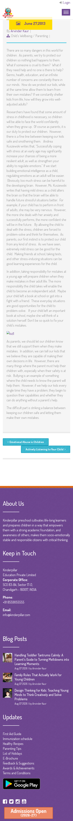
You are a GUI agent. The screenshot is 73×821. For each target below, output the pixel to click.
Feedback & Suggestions (18, 763)
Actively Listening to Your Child (44, 449)
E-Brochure (10, 758)
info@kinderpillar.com (16, 615)
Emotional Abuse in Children (27, 442)
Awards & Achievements (18, 768)
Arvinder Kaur (20, 31)
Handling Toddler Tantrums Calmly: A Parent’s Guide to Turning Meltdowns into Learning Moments (42, 659)
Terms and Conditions (17, 773)
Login (66, 2)
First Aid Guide (12, 734)
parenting (41, 36)
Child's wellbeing (21, 36)
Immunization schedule (17, 739)
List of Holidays (12, 753)
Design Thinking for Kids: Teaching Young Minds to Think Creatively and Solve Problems (42, 694)
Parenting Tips (12, 748)
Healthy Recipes (13, 744)
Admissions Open (28, 812)
